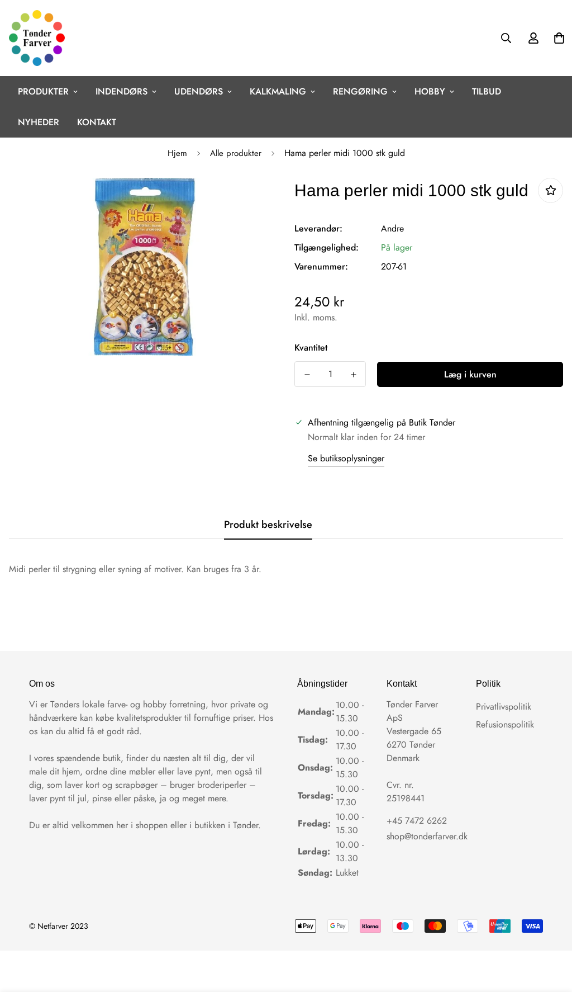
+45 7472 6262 (417, 820)
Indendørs (121, 91)
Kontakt (96, 122)
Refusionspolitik (505, 724)
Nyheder (38, 122)
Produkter (43, 91)
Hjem (177, 153)
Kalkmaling (278, 91)
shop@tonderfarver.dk (427, 836)
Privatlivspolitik (503, 706)
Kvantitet (310, 347)
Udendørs (198, 91)
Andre (392, 228)
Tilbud (486, 91)
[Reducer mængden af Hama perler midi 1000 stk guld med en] (307, 375)
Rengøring (360, 91)
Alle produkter (235, 153)
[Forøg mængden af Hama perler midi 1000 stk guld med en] (353, 375)
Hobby (429, 91)
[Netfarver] (37, 38)
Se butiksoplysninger (346, 458)
